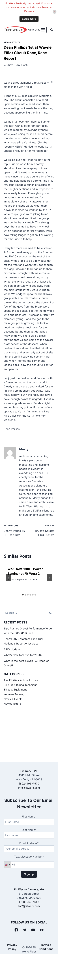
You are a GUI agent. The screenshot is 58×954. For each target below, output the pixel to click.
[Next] (49, 577)
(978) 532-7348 (29, 902)
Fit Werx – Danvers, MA (29, 889)
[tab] (23, 595)
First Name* (29, 816)
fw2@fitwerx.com (29, 906)
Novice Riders (12, 703)
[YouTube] (33, 930)
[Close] (54, 12)
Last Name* (29, 829)
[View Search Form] (51, 30)
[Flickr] (41, 930)
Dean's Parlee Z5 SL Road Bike (14, 530)
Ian (12, 579)
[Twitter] (24, 930)
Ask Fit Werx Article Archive (21, 680)
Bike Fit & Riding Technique (20, 685)
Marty (10, 65)
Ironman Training (14, 694)
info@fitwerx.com (29, 787)
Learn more (29, 18)
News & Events (12, 42)
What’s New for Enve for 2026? (23, 655)
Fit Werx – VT (29, 771)
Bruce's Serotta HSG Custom (44, 530)
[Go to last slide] (8, 577)
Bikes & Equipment (15, 689)
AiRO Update (12, 649)
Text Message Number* (29, 856)
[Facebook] (16, 930)
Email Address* (29, 843)
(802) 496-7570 (29, 783)
